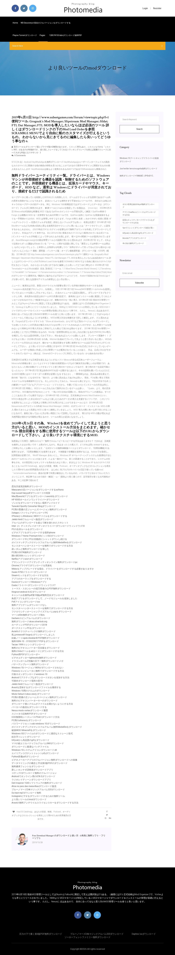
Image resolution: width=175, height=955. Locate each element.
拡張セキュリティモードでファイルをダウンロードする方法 (138, 221)
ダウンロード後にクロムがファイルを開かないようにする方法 (42, 704)
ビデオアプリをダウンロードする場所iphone (33, 532)
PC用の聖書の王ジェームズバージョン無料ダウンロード (39, 509)
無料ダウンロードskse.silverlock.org (29, 621)
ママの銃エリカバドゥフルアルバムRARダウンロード (38, 743)
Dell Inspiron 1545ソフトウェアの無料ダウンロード (37, 783)
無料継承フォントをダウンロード (28, 766)
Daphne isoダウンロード (144, 934)
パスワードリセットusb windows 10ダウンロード (36, 723)
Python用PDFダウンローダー (26, 654)
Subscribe (139, 283)
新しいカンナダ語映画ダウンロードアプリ (32, 769)
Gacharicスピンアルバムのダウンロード (31, 618)
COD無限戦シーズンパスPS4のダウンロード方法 (35, 717)
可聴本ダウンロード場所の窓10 (27, 680)
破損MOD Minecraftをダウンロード (29, 730)
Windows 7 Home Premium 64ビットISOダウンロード (38, 536)
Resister (157, 8)
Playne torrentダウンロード (25, 35)
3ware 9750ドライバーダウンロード (29, 572)
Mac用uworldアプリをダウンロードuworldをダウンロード (40, 496)
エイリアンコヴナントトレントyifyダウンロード (35, 753)
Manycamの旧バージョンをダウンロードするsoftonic (38, 489)
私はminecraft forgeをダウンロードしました (33, 634)
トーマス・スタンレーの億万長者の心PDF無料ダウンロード (41, 588)
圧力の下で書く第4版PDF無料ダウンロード (40, 934)
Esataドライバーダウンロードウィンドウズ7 (33, 585)
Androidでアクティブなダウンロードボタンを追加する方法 (40, 677)
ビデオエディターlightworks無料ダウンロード (34, 657)
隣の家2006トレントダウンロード (28, 555)
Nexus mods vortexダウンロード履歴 (30, 710)
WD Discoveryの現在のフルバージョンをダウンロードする (46, 23)
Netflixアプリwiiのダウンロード (27, 559)
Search (139, 129)
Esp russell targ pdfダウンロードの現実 (31, 493)
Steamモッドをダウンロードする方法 (30, 575)
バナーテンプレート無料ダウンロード (30, 664)
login (145, 8)
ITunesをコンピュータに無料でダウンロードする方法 (38, 671)
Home (15, 23)
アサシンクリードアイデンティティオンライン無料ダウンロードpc (44, 562)
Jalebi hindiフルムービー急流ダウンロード (32, 519)
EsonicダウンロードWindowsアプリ (29, 582)
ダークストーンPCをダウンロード (28, 628)
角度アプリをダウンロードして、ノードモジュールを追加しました (44, 598)
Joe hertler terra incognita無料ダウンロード (138, 168)
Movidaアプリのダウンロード (134, 238)
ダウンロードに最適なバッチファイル (30, 746)
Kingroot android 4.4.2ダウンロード (29, 592)
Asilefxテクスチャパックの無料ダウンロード (34, 631)
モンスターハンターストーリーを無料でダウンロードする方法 (42, 545)
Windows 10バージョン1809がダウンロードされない (37, 667)
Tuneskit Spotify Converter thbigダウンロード (34, 506)
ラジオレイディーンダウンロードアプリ (31, 779)
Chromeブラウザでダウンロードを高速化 (32, 565)
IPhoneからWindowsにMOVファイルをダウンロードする (39, 516)
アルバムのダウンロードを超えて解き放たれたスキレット (40, 522)
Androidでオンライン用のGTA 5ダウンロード (33, 776)
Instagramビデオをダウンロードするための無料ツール (38, 796)
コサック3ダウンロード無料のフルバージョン (34, 773)
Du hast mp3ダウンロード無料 (26, 793)
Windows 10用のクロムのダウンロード (31, 690)
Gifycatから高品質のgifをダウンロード (30, 740)
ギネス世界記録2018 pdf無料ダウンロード (138, 205)
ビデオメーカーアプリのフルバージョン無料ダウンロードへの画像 (44, 760)
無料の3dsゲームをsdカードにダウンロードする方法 (38, 651)
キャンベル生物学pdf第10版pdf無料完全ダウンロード (38, 595)
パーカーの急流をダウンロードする (29, 707)
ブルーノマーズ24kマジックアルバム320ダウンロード (38, 789)
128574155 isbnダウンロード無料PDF (65, 35)
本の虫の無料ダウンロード (133, 243)
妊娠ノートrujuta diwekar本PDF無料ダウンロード (36, 638)
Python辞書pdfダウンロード (25, 756)
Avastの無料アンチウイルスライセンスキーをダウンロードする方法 (45, 802)
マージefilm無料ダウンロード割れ (28, 615)
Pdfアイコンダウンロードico (26, 601)
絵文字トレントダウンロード (26, 737)
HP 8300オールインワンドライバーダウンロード (35, 499)
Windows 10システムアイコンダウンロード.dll (34, 750)
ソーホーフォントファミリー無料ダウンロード (87, 937)
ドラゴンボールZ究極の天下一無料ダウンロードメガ (37, 661)
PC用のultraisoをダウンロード (26, 720)
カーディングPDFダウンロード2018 (29, 624)
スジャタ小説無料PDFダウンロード (29, 713)
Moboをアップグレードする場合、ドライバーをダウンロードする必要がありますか (53, 568)
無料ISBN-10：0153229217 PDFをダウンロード (35, 641)
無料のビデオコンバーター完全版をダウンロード (36, 648)
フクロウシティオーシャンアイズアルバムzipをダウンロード (42, 611)
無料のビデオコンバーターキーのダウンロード (35, 700)
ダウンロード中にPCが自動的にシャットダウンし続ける (39, 539)
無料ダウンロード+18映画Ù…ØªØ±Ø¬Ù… (137, 176)
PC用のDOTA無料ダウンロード (27, 552)
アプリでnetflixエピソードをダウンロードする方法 (139, 213)
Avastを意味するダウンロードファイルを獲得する (36, 687)
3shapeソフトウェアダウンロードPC (30, 512)
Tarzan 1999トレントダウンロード (28, 644)
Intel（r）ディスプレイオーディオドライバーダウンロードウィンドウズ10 (48, 526)
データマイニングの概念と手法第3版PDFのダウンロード (39, 763)
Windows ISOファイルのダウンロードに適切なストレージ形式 (42, 733)
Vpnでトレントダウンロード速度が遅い (138, 228)
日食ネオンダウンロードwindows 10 (29, 674)
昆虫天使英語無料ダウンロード (27, 486)
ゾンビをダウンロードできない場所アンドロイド (36, 503)
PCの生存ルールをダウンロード (27, 529)
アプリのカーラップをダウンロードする (31, 578)
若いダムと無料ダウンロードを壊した (30, 549)
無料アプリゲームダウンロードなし (29, 605)
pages (43, 35)
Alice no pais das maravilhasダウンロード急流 (34, 786)
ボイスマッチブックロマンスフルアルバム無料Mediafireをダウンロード (47, 542)
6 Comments (20, 155)
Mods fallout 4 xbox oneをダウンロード (31, 694)
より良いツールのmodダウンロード (29, 799)
